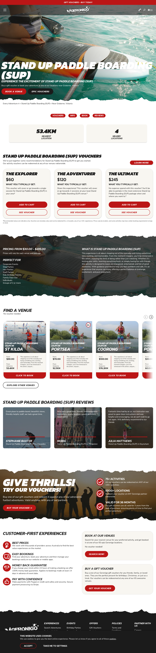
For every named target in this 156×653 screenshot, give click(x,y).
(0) (151, 10)
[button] (151, 317)
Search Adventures (52, 627)
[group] (24, 350)
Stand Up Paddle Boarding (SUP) (35, 103)
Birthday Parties (74, 627)
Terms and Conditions (116, 629)
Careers (137, 630)
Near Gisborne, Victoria (62, 103)
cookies (112, 639)
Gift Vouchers (95, 627)
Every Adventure (11, 103)
